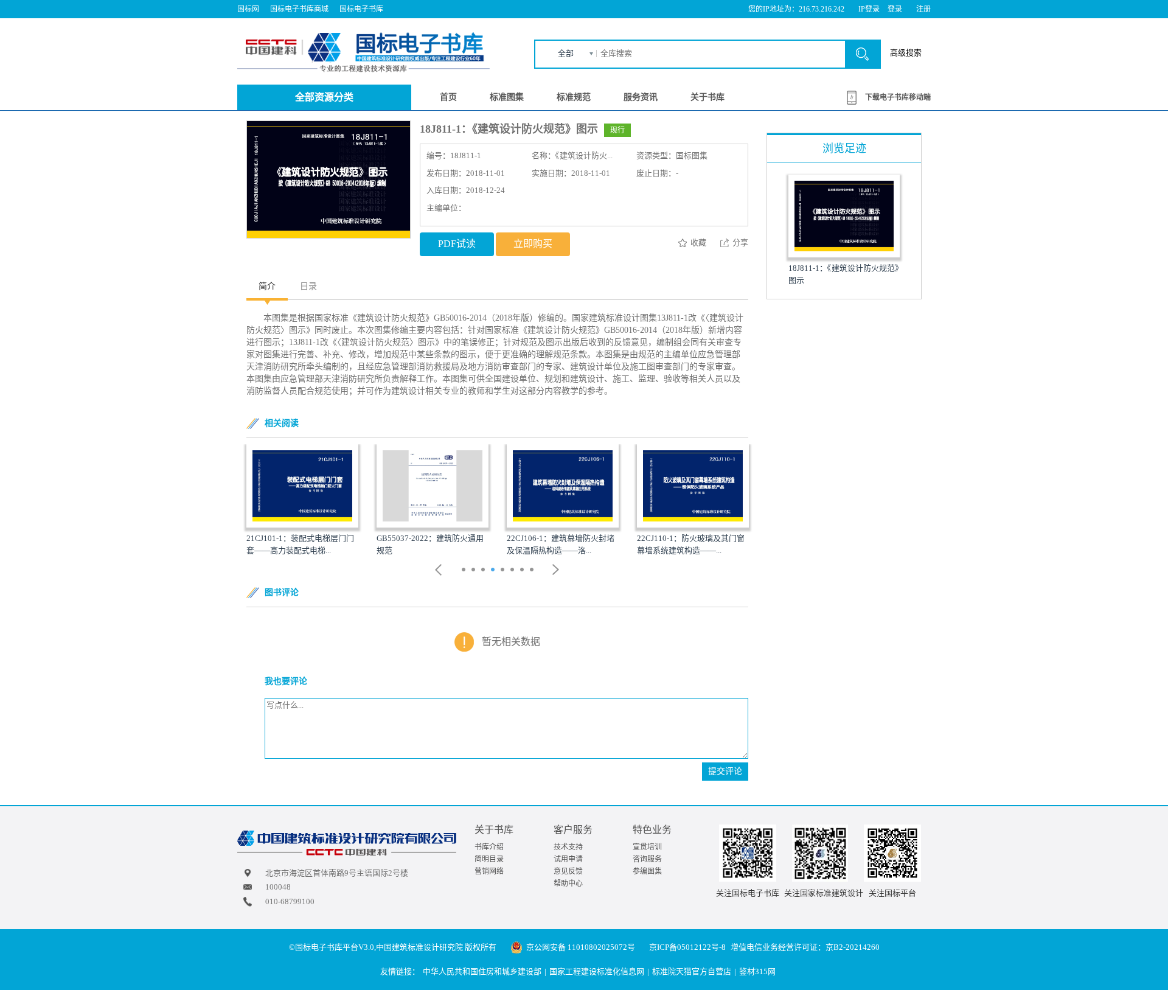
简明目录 (489, 859)
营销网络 (489, 871)
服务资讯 (641, 97)
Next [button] (556, 570)
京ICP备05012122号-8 (687, 947)
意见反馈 (568, 871)
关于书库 (707, 97)
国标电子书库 (361, 9)
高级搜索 (906, 52)
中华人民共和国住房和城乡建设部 (482, 971)
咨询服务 (647, 859)
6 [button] (513, 571)
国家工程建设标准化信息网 (596, 971)
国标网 (248, 9)
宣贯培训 (647, 847)
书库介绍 (489, 847)
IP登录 (869, 9)
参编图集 (647, 871)
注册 (923, 9)
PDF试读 (457, 244)
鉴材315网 (757, 971)
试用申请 (568, 859)
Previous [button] (438, 570)
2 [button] (474, 571)
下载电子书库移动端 (898, 97)
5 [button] (504, 571)
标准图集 (507, 97)
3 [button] (484, 571)
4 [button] (494, 571)
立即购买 (532, 244)
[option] (302, 500)
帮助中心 (568, 883)
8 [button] (533, 571)
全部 (566, 53)
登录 (895, 9)
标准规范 (574, 97)
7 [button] (523, 571)
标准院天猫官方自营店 (691, 971)
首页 (448, 97)
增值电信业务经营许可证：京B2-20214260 (805, 947)
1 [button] (465, 571)
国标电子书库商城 (299, 9)
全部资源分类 (324, 97)
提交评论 (725, 771)
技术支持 (568, 847)
